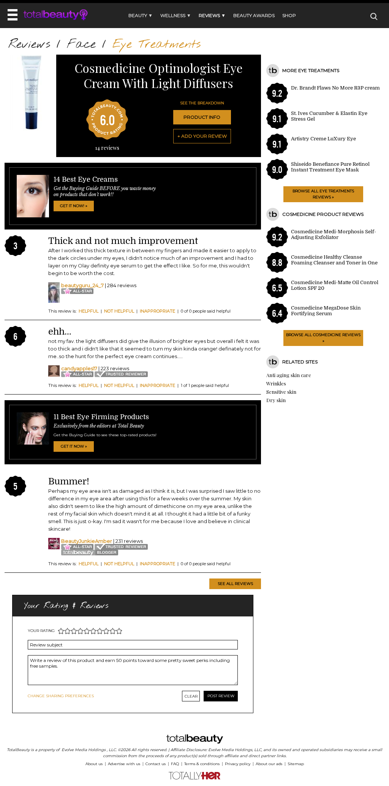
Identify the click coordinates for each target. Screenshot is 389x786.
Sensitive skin (281, 391)
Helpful (88, 311)
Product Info (201, 117)
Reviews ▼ (212, 15)
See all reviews (235, 583)
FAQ (175, 763)
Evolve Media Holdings (84, 749)
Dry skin (276, 400)
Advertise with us (124, 763)
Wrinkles (276, 383)
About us (94, 763)
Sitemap (296, 763)
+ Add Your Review (202, 136)
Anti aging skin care (288, 375)
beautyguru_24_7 (82, 285)
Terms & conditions (202, 763)
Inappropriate (157, 311)
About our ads (269, 763)
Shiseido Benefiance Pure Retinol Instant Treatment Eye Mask (330, 167)
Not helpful (119, 311)
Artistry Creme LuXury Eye (323, 138)
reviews (107, 147)
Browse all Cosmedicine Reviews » (323, 337)
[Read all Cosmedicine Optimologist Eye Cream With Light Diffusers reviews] (30, 129)
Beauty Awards (254, 15)
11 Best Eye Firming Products (101, 417)
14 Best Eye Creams (86, 179)
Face (81, 44)
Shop (289, 15)
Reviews (29, 44)
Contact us (155, 763)
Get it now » (74, 446)
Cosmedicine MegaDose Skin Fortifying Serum (326, 310)
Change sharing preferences (61, 695)
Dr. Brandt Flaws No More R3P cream (335, 88)
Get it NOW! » (73, 205)
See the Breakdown (202, 103)
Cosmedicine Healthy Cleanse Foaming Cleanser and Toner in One (334, 260)
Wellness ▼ (175, 15)
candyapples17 (79, 368)
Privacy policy (237, 763)
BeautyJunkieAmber (86, 541)
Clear (191, 696)
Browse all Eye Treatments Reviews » (323, 194)
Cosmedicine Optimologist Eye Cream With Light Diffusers (158, 75)
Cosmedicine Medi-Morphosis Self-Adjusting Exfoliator (333, 234)
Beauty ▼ (140, 15)
